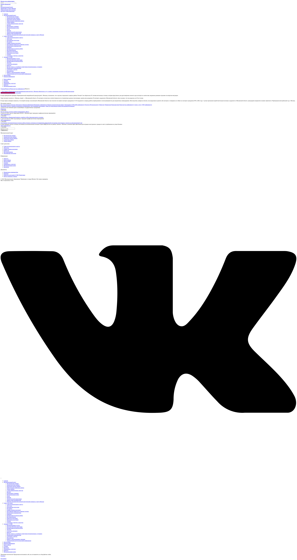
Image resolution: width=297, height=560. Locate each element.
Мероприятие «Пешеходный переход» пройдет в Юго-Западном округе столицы (22, 117)
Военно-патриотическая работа (55, 104)
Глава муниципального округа (15, 37)
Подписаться (4, 130)
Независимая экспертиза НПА (15, 48)
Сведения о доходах (12, 69)
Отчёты (9, 54)
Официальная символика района (15, 21)
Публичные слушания (12, 26)
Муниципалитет (94, 104)
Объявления (108, 104)
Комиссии (6, 150)
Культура (87, 104)
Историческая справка (13, 16)
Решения (9, 47)
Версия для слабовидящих (7, 1)
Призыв (9, 30)
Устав (8, 29)
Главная (6, 14)
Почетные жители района (13, 19)
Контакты (6, 82)
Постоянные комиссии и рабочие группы (18, 44)
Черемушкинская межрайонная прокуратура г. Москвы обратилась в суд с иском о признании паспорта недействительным (41, 91)
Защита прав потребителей (14, 33)
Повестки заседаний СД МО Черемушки (14, 175)
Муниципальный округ (10, 15)
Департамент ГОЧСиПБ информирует (74, 104)
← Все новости (5, 91)
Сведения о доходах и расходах (15, 55)
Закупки (9, 62)
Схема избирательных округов (15, 23)
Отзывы (6, 80)
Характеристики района (13, 18)
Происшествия (115, 104)
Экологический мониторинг (14, 32)
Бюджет (9, 25)
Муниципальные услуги (13, 58)
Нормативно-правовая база (14, 46)
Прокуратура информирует (8, 93)
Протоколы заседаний (12, 53)
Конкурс (9, 65)
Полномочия (10, 71)
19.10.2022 (18, 93)
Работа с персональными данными (16, 72)
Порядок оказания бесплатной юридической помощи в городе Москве (25, 34)
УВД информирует (147, 104)
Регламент (9, 41)
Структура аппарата (12, 64)
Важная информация (9, 76)
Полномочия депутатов (13, 40)
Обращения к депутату (10, 83)
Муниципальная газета (13, 27)
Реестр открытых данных (10, 176)
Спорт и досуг (138, 104)
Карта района (7, 79)
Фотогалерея (7, 75)
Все (2, 104)
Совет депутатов (8, 36)
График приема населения (14, 43)
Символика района (9, 139)
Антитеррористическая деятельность (12, 104)
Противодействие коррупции (14, 60)
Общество (101, 104)
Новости (6, 84)
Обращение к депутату (10, 164)
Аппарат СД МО (8, 57)
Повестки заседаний (12, 51)
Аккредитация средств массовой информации (19, 73)
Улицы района (10, 22)
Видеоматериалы (11, 50)
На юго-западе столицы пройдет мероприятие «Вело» (15, 111)
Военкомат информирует (40, 104)
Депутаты (9, 39)
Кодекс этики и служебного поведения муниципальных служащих (24, 66)
